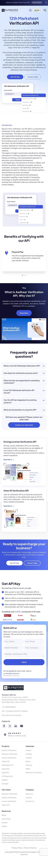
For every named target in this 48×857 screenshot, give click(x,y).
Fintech (28, 750)
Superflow (5, 769)
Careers (29, 798)
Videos (4, 826)
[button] (22, 275)
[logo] (24, 687)
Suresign (5, 784)
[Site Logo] (10, 10)
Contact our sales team (24, 425)
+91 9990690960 (9, 707)
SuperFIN (5, 772)
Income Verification (9, 758)
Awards (4, 822)
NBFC (28, 769)
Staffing (29, 754)
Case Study (6, 819)
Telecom (29, 765)
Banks (28, 761)
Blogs (4, 815)
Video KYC (6, 761)
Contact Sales (32, 77)
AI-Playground (7, 776)
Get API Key (15, 77)
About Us (29, 794)
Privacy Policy (17, 848)
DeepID (4, 780)
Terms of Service (30, 848)
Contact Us (30, 801)
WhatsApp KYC (7, 765)
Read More (24, 313)
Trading (29, 758)
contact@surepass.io (11, 673)
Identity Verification (9, 750)
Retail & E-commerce (34, 772)
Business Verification (9, 754)
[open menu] (44, 10)
